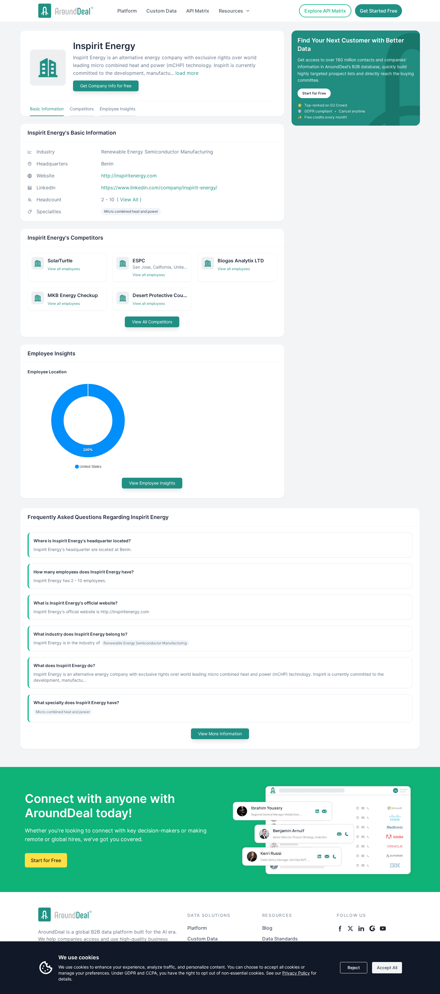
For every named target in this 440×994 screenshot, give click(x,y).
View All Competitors (152, 321)
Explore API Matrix (325, 11)
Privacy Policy (296, 972)
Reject (354, 967)
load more (186, 73)
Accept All (387, 967)
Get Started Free (378, 11)
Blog (267, 928)
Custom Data (161, 11)
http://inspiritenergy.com (129, 176)
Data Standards (280, 939)
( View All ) (129, 200)
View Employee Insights (152, 482)
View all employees (64, 269)
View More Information (220, 733)
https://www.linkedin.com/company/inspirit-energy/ (159, 188)
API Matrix (197, 11)
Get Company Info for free (105, 85)
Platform (127, 11)
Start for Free (314, 93)
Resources (231, 11)
